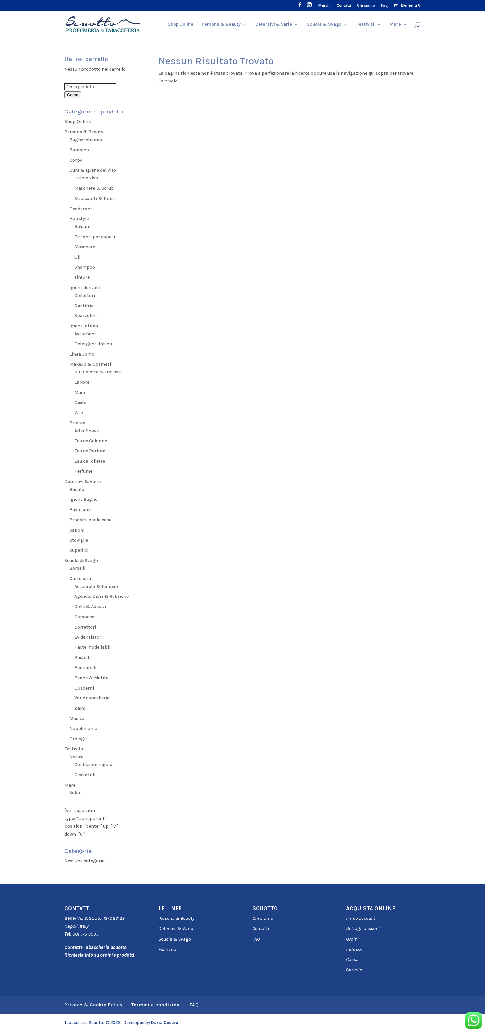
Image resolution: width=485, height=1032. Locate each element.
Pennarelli (85, 667)
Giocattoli (84, 775)
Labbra (82, 382)
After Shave (86, 431)
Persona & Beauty (221, 24)
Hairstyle (79, 218)
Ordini (352, 939)
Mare (395, 24)
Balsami (83, 226)
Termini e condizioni (156, 1005)
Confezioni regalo (93, 764)
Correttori (85, 627)
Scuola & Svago (324, 24)
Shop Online (180, 24)
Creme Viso (86, 178)
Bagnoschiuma (85, 140)
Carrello (354, 970)
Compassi (85, 617)
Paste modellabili (93, 647)
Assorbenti (86, 334)
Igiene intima (83, 326)
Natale (76, 756)
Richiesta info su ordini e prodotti (99, 955)
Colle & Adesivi (90, 606)
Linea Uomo (81, 354)
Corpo (75, 160)
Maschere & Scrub (94, 188)
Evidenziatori (88, 637)
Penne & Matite (91, 678)
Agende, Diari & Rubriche (101, 596)
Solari (75, 792)
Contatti (344, 5)
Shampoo (84, 267)
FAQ (256, 939)
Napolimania (83, 728)
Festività (167, 949)
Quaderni (84, 688)
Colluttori (84, 295)
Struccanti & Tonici (95, 198)
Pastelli (82, 657)
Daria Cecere (164, 1022)
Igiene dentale (84, 287)
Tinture (82, 277)
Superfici (78, 550)
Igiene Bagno (83, 499)
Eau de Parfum (89, 451)
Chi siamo (366, 5)
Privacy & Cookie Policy (93, 1005)
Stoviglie (78, 540)
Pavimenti (80, 509)
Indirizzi (354, 949)
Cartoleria (80, 578)
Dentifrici (84, 305)
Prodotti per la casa (90, 520)
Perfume (83, 471)
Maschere (84, 247)
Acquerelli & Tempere (96, 586)
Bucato (76, 489)
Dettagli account (363, 928)
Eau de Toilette (89, 461)
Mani (79, 392)
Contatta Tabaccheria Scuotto (95, 947)
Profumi (78, 423)
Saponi (76, 530)
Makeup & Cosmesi (90, 364)
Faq (384, 5)
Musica (76, 718)
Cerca (72, 94)
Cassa (352, 959)
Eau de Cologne (90, 441)
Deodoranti (81, 208)
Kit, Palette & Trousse (97, 372)
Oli (77, 257)
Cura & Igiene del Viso (92, 170)
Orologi (77, 739)
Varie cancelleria (92, 698)
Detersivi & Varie (273, 24)
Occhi (80, 402)
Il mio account (360, 918)
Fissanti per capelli (94, 237)
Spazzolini (85, 315)
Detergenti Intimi (93, 344)
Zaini (79, 708)
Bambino (79, 150)
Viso (78, 412)
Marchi (324, 5)
